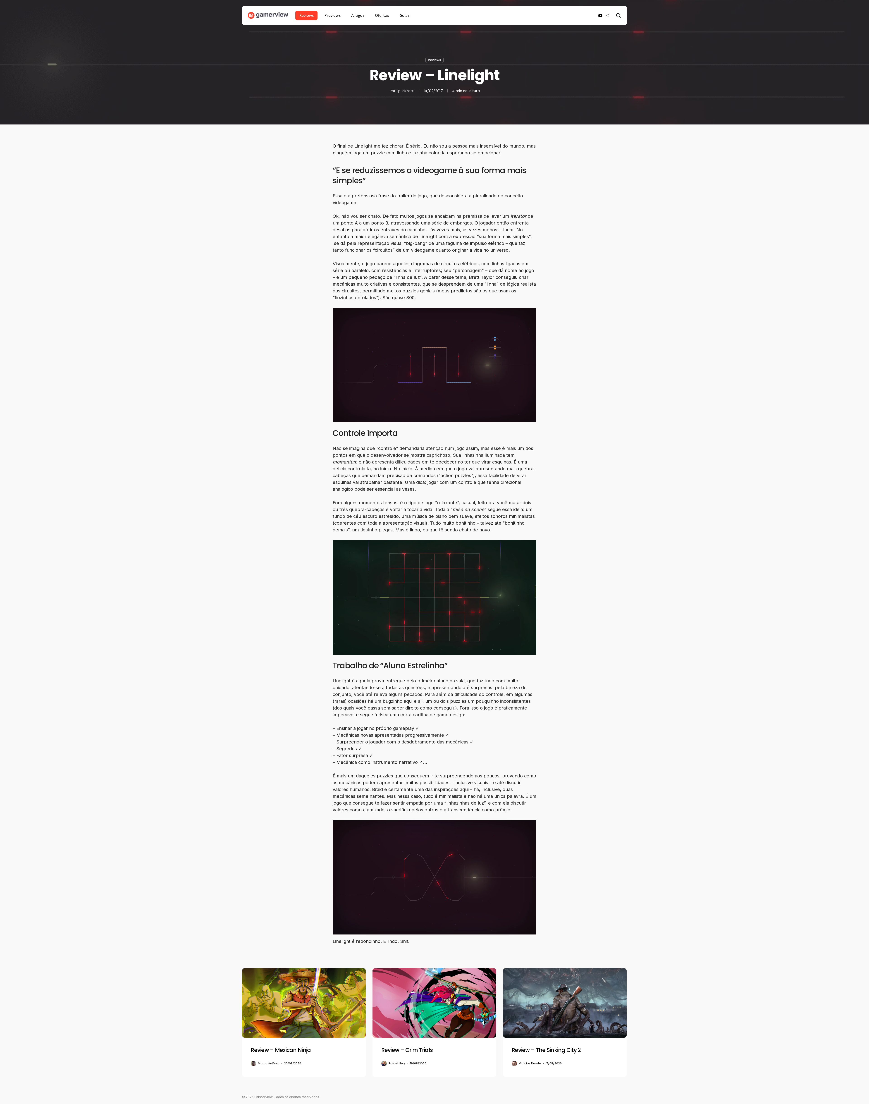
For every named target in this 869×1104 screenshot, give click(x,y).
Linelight (363, 146)
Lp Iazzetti (405, 90)
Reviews (434, 60)
